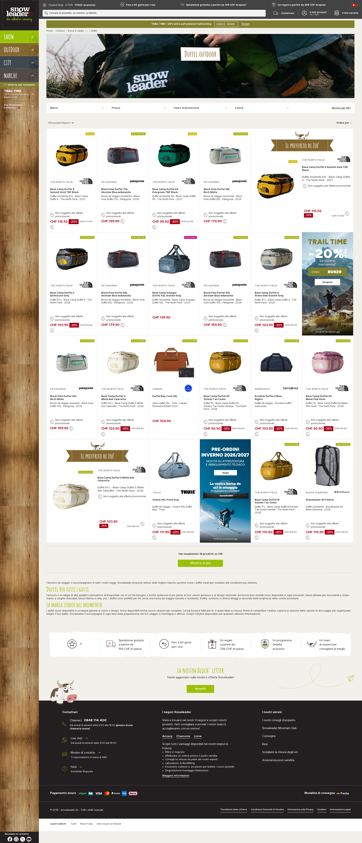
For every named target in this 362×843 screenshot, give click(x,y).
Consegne (269, 736)
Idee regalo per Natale (109, 824)
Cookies (321, 809)
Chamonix (183, 736)
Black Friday (86, 824)
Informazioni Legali (340, 809)
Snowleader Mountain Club (279, 728)
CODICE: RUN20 (225, 24)
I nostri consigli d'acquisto (278, 720)
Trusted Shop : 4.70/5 (60, 5)
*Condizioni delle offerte (233, 809)
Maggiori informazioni (175, 775)
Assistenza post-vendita (278, 760)
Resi (265, 744)
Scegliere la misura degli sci (280, 752)
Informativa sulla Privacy (301, 809)
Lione (198, 736)
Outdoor (60, 31)
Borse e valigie (76, 31)
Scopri (245, 24)
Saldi (73, 824)
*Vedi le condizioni (327, 332)
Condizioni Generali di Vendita (267, 809)
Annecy (167, 736)
